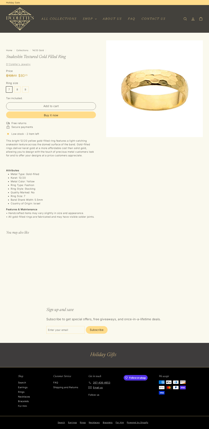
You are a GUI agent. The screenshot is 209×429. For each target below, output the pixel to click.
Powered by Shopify (137, 422)
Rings (21, 391)
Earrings (23, 387)
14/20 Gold (38, 50)
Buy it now (51, 115)
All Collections (59, 18)
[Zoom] (154, 88)
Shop (88, 18)
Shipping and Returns (65, 387)
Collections (22, 50)
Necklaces (24, 396)
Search (22, 382)
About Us (112, 18)
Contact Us (154, 18)
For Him (22, 406)
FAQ (131, 18)
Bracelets (23, 401)
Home (9, 50)
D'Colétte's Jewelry (18, 64)
